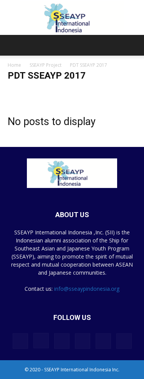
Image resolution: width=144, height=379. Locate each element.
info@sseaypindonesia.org (86, 288)
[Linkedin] (62, 341)
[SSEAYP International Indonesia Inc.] (72, 18)
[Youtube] (124, 341)
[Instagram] (41, 340)
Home (14, 65)
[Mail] (82, 341)
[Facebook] (20, 341)
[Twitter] (103, 341)
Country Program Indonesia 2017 (44, 91)
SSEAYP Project (45, 65)
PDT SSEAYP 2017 (103, 91)
